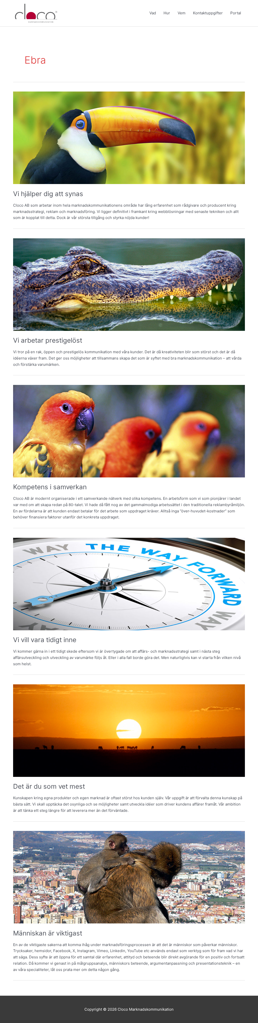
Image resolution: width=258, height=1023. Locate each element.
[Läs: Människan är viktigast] (129, 876)
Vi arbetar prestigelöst (47, 340)
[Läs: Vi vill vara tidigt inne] (129, 583)
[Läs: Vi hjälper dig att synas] (129, 137)
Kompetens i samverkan (50, 487)
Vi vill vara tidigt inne (44, 640)
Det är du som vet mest (49, 786)
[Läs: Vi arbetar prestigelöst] (129, 284)
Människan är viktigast (47, 933)
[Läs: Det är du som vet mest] (129, 730)
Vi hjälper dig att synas (48, 194)
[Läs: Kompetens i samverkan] (129, 430)
